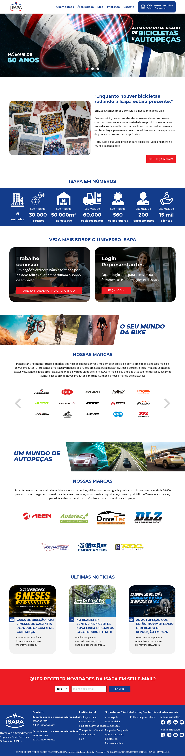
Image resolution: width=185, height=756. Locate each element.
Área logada (86, 7)
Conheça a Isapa (161, 159)
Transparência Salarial (91, 730)
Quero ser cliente (114, 734)
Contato (128, 7)
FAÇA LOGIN (116, 290)
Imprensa (113, 7)
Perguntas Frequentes (117, 730)
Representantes (114, 743)
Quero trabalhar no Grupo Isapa (49, 290)
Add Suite (112, 752)
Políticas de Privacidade (92, 726)
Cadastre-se (160, 8)
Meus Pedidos (113, 721)
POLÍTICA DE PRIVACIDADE (156, 752)
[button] (87, 68)
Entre (149, 8)
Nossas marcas (87, 734)
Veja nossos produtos (160, 5)
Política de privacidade (142, 717)
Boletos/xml (111, 739)
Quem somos (65, 7)
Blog (100, 7)
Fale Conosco (112, 726)
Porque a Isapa (87, 721)
